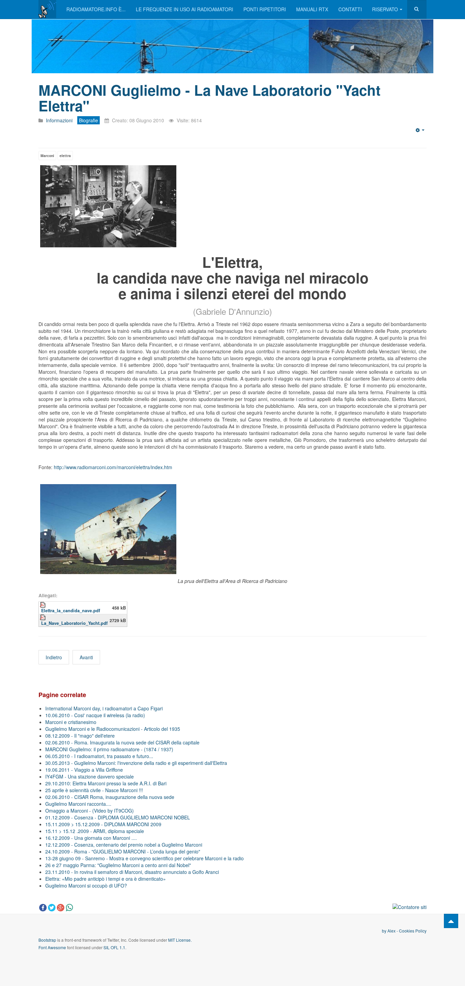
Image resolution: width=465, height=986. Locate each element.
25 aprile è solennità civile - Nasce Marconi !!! (94, 790)
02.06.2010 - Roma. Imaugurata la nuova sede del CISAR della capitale (122, 742)
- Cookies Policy (411, 931)
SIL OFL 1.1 (114, 947)
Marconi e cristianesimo (70, 722)
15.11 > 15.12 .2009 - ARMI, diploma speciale (94, 831)
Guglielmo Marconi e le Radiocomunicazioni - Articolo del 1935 (112, 728)
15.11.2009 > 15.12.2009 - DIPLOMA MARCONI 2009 (103, 824)
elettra (65, 155)
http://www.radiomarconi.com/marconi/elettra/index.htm (113, 467)
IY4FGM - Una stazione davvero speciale (89, 776)
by (384, 931)
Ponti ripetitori (264, 9)
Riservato (385, 9)
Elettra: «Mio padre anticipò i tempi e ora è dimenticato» (105, 878)
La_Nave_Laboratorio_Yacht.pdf (74, 623)
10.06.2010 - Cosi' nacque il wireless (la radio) (95, 715)
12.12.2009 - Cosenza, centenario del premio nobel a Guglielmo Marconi (123, 844)
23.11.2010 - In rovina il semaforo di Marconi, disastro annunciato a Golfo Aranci (132, 871)
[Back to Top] (451, 921)
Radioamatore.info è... (96, 9)
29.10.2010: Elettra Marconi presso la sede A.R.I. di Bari (105, 783)
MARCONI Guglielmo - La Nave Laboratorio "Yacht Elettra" (209, 98)
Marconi (47, 155)
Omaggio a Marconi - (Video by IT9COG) (89, 810)
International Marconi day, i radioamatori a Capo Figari (104, 708)
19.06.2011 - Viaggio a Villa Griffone (84, 769)
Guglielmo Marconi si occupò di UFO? (86, 885)
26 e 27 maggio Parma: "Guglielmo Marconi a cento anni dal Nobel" (118, 865)
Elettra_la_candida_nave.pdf (70, 610)
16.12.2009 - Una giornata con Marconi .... (91, 837)
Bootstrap (47, 940)
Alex (391, 931)
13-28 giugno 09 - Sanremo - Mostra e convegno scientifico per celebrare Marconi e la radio (144, 858)
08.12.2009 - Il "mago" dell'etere (80, 735)
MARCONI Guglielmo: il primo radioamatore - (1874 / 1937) (109, 749)
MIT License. (180, 940)
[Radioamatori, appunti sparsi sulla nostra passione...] (47, 9)
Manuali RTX (312, 9)
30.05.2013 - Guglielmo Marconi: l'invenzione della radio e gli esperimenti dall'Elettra (136, 762)
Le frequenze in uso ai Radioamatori (184, 9)
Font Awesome (52, 947)
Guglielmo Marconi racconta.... (78, 803)
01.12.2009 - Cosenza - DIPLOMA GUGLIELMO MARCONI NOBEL (117, 817)
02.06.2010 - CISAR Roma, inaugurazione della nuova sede (109, 797)
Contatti (350, 9)
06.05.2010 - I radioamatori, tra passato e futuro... (99, 756)
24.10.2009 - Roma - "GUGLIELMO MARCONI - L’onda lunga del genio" (122, 851)
